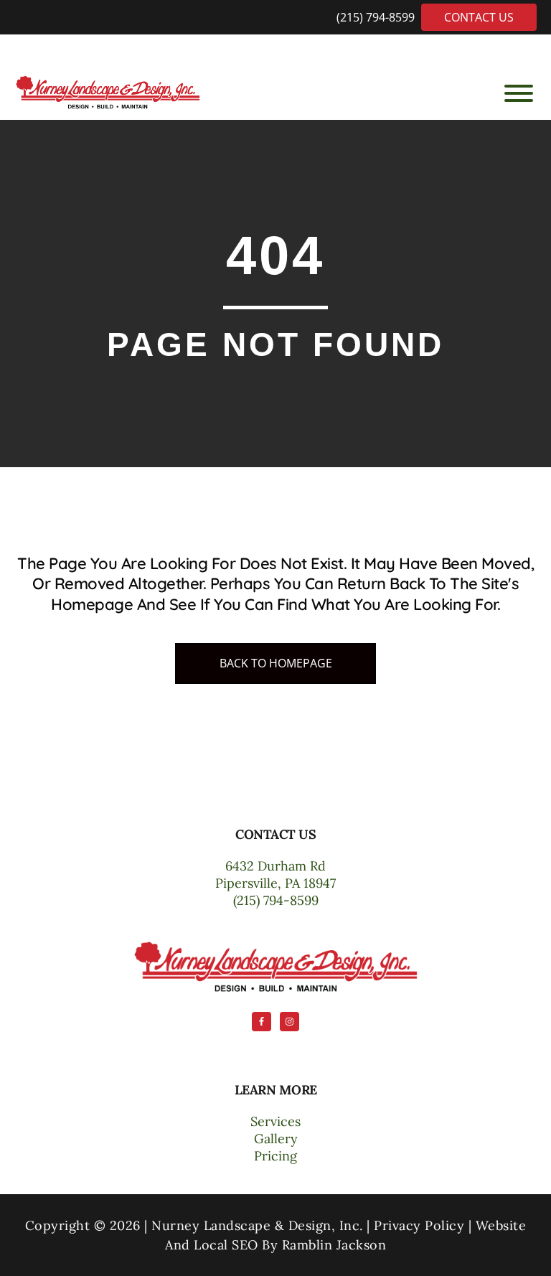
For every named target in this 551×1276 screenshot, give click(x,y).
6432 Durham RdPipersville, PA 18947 (275, 874)
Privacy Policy (419, 1225)
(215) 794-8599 (377, 17)
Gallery (276, 1138)
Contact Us (479, 17)
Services (275, 1121)
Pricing (275, 1156)
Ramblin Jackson (334, 1245)
